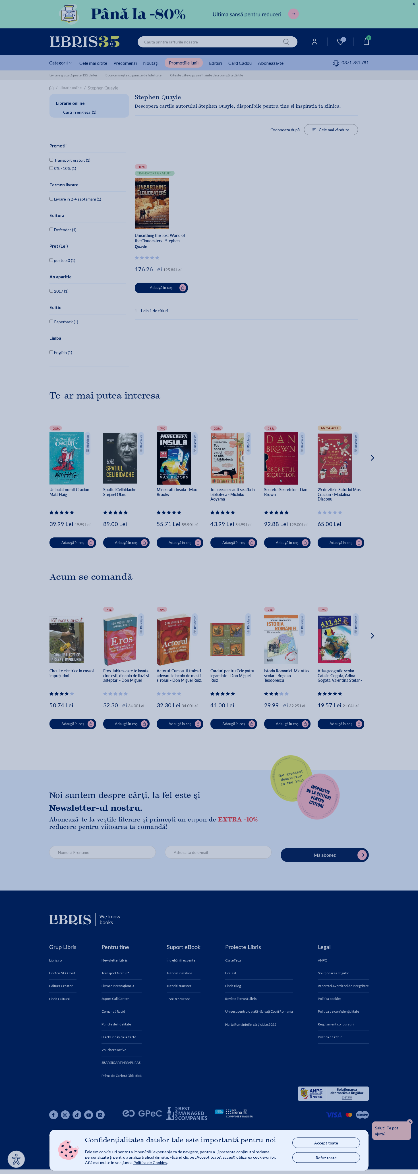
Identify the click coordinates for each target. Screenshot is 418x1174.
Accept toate (326, 1142)
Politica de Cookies (150, 1162)
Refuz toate (326, 1157)
